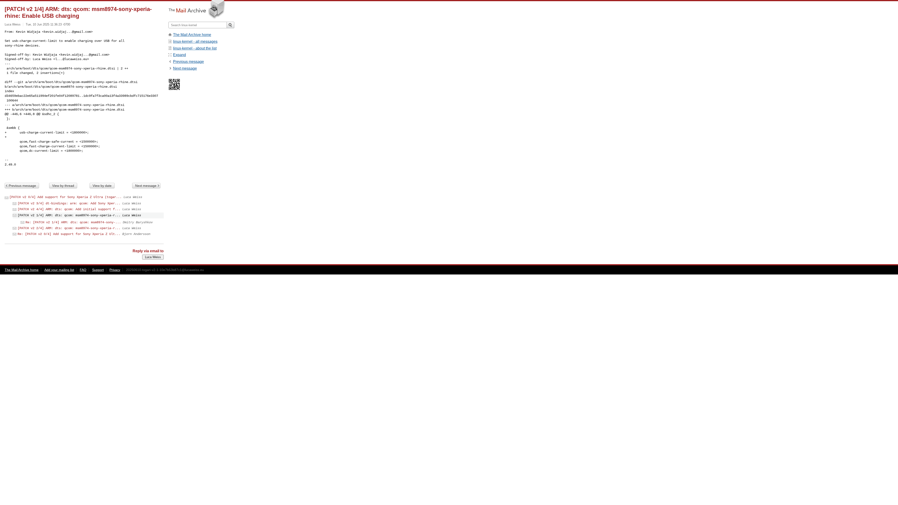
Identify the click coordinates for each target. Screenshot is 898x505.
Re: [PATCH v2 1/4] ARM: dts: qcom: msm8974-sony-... (73, 222)
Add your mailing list (59, 270)
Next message (145, 186)
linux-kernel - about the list (195, 48)
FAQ (83, 270)
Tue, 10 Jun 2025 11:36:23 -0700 (48, 24)
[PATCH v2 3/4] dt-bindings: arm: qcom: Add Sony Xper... (69, 203)
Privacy (114, 270)
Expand (179, 55)
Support (98, 270)
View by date (102, 186)
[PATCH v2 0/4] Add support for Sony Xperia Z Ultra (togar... (65, 197)
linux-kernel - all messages (195, 41)
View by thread (63, 186)
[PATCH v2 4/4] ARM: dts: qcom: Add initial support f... (69, 209)
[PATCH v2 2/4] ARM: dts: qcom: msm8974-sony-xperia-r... (69, 228)
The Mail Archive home (192, 35)
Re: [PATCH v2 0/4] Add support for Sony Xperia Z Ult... (69, 234)
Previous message (22, 186)
